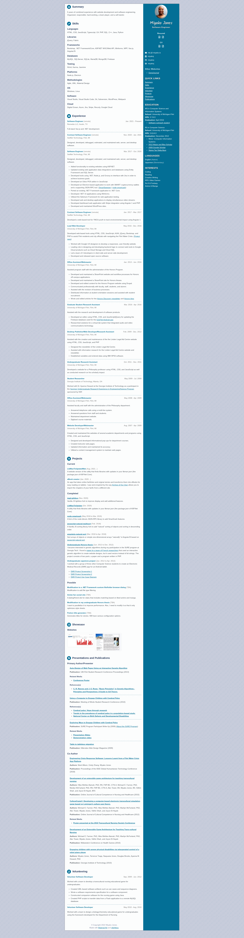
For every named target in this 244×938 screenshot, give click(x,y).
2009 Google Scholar (157, 147)
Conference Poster (81, 680)
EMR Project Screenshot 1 (81, 571)
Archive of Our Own (120, 485)
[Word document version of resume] (159, 37)
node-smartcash (119, 188)
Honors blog (129, 299)
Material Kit (102, 928)
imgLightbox (72, 498)
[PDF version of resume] (162, 37)
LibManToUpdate (74, 506)
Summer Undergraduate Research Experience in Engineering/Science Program (102, 389)
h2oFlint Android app (105, 320)
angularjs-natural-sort (76, 534)
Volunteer (149, 91)
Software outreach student (159, 123)
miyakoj (151, 56)
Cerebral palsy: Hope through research (90, 710)
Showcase (149, 96)
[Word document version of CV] (159, 46)
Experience (149, 88)
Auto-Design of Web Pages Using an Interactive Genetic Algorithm (98, 668)
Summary (149, 82)
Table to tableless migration (82, 744)
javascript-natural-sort (76, 540)
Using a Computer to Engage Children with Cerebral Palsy (95, 698)
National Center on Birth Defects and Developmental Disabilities (101, 716)
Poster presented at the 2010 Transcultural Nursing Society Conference (104, 823)
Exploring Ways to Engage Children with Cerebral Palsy (94, 723)
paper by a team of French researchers (102, 550)
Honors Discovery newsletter (108, 299)
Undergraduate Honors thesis (80, 545)
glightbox (115, 928)
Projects (148, 94)
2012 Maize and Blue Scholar (160, 145)
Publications (150, 99)
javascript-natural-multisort (79, 524)
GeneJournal (154, 73)
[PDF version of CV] (162, 46)
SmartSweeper (105, 188)
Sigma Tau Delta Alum (157, 150)
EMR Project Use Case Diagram (84, 577)
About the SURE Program (127, 726)
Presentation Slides (81, 735)
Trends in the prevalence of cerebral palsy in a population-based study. (104, 713)
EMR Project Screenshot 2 (81, 574)
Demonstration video (82, 738)
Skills (147, 85)
